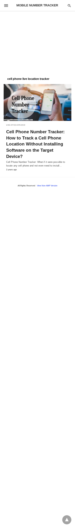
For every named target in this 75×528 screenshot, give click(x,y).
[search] (69, 5)
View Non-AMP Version (47, 186)
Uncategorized (15, 125)
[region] (37, 42)
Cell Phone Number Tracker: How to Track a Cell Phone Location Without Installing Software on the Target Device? (35, 144)
